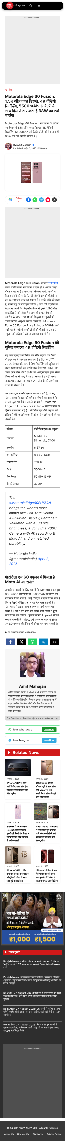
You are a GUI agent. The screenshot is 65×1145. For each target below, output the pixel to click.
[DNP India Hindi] (16, 5)
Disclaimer (38, 1134)
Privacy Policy (54, 1134)
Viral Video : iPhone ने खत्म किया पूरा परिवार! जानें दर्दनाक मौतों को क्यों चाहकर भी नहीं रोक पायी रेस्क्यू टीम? (47, 833)
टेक (10, 89)
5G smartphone (16, 632)
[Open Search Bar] (30, 6)
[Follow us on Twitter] (54, 199)
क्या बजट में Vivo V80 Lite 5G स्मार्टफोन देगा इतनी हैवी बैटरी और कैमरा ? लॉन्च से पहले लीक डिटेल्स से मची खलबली (18, 833)
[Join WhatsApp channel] (34, 199)
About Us (9, 1134)
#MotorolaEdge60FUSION (30, 503)
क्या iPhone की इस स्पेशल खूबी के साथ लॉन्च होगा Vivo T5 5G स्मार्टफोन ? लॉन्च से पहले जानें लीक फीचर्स (46, 790)
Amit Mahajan (24, 144)
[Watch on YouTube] (48, 199)
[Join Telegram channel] (41, 199)
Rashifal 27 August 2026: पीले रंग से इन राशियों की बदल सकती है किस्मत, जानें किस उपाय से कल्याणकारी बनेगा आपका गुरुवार (32, 996)
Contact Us (23, 1134)
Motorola (30, 632)
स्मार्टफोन (53, 283)
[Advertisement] (32, 51)
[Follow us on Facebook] (28, 199)
